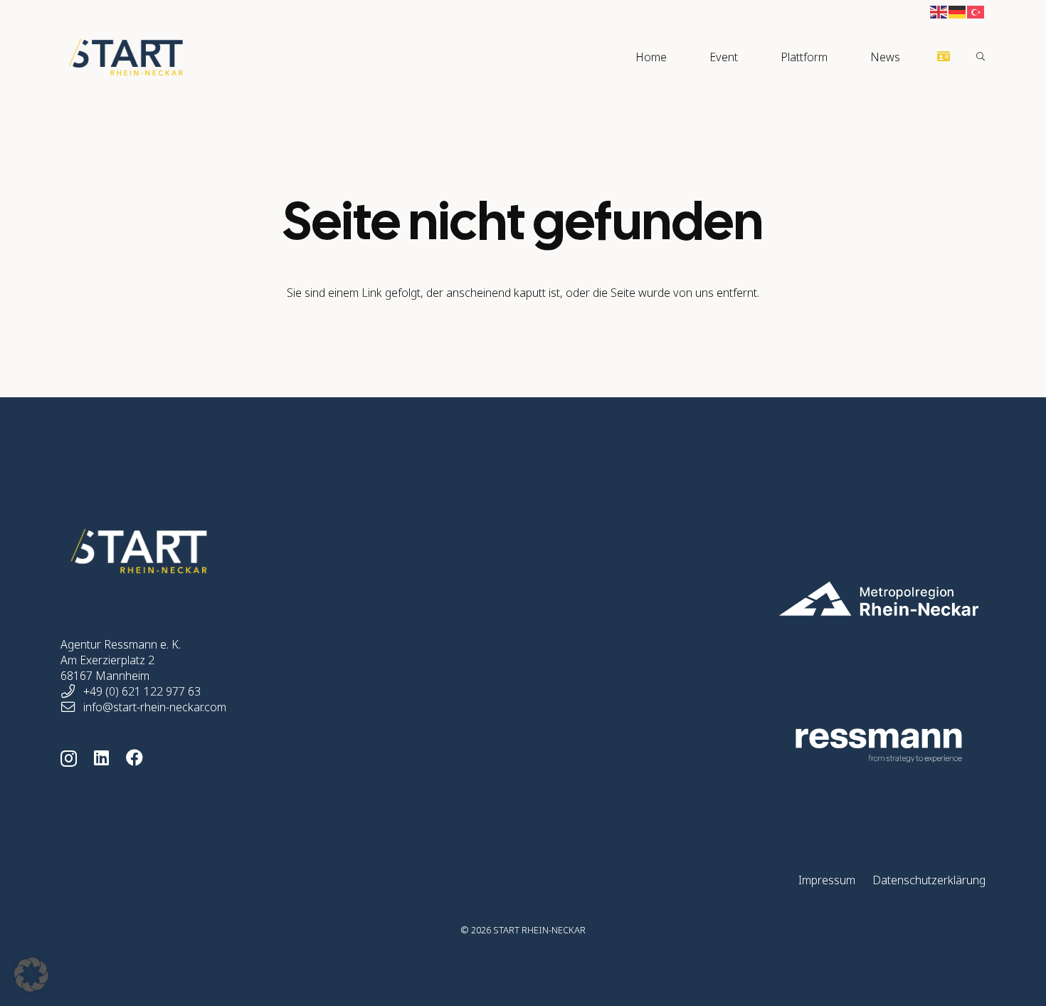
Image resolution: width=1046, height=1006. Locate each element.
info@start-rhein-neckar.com (154, 707)
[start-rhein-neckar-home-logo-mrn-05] (810, 599)
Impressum (826, 880)
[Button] (943, 57)
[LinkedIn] (101, 757)
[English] (939, 11)
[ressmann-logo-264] (810, 745)
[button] (745, 57)
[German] (958, 11)
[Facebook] (134, 757)
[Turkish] (976, 11)
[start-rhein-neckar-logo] (125, 56)
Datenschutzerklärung (929, 880)
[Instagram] (68, 758)
